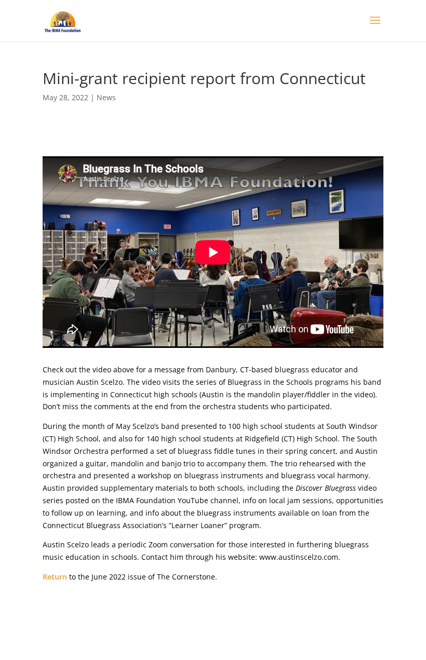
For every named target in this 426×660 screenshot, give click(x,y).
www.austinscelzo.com (298, 557)
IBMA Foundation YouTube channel (177, 500)
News (106, 97)
